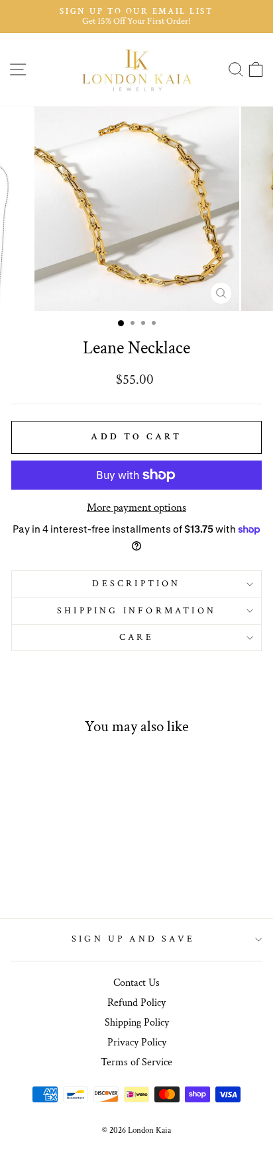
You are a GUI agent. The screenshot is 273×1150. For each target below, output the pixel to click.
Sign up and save (133, 939)
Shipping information (136, 611)
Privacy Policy (136, 1042)
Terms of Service (136, 1062)
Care (136, 637)
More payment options (136, 507)
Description (136, 584)
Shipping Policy (137, 1023)
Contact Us (136, 983)
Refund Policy (136, 1003)
